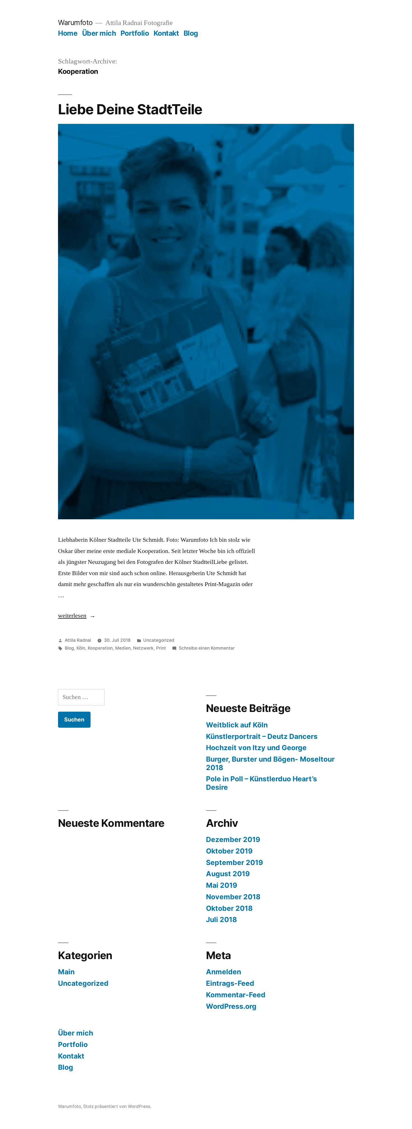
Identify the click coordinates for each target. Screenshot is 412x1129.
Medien (123, 648)
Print (161, 648)
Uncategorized (158, 640)
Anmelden (223, 972)
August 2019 (228, 873)
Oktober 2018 (229, 908)
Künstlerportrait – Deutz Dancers (262, 736)
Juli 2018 (221, 919)
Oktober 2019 (229, 851)
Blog (191, 33)
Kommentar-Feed (235, 995)
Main (66, 972)
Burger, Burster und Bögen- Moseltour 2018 (270, 763)
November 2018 (233, 897)
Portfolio (135, 33)
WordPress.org (231, 1006)
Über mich (99, 33)
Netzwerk (143, 648)
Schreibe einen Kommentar (207, 648)
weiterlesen (72, 616)
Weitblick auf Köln (237, 725)
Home (67, 33)
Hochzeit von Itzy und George (256, 747)
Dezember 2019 (233, 839)
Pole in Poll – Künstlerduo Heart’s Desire (261, 783)
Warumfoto (75, 22)
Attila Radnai (78, 640)
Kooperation (100, 648)
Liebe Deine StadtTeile (130, 109)
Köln (81, 648)
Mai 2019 (221, 885)
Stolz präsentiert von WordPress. (117, 1106)
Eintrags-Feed (230, 983)
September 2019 (234, 862)
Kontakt (166, 33)
